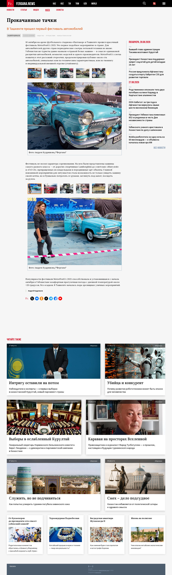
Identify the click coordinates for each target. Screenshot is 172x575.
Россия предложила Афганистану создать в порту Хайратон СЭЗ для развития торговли (146, 74)
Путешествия (50, 35)
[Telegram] (51, 298)
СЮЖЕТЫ (60, 10)
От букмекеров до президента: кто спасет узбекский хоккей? (23, 521)
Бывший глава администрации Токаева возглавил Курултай (144, 51)
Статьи (24, 10)
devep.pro (98, 572)
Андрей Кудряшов (14, 35)
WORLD (94, 3)
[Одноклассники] (41, 298)
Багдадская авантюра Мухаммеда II (101, 519)
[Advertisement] (74, 320)
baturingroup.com (104, 570)
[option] (34, 73)
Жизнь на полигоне (141, 518)
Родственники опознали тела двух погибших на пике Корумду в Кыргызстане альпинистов (147, 92)
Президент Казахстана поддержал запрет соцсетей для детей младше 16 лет (147, 62)
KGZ (62, 3)
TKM (77, 3)
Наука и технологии (64, 35)
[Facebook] (55, 298)
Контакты (13, 566)
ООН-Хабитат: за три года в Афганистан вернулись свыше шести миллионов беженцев (144, 105)
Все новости (159, 147)
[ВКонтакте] (37, 298)
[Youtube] (60, 298)
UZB (85, 3)
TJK (69, 3)
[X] (32, 298)
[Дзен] (46, 298)
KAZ (54, 3)
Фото (47, 10)
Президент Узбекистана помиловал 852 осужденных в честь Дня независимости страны (147, 117)
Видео (36, 10)
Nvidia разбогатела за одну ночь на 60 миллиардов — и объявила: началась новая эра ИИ (147, 139)
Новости (10, 10)
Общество (40, 35)
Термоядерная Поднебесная (64, 518)
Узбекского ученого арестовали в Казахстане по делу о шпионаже (146, 128)
